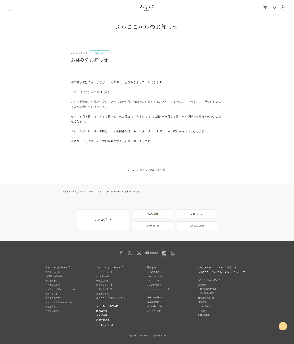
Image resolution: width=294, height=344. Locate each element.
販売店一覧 (101, 310)
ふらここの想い (154, 271)
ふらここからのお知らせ (108, 191)
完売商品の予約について (158, 306)
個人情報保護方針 (206, 297)
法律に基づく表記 (206, 293)
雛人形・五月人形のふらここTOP (77, 191)
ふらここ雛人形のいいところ (58, 302)
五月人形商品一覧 (104, 271)
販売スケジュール (53, 293)
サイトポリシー (205, 306)
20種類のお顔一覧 (53, 276)
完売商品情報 (51, 310)
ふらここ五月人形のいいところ (110, 297)
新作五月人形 (102, 280)
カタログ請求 (103, 219)
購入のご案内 (153, 213)
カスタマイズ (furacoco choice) (60, 289)
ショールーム (197, 213)
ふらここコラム (154, 280)
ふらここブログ (154, 284)
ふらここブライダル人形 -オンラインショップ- (222, 272)
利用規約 (202, 301)
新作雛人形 (50, 280)
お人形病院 (101, 315)
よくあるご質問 (197, 225)
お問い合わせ (153, 225)
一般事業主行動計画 (207, 288)
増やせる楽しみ (52, 306)
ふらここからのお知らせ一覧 (146, 169)
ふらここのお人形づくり (158, 276)
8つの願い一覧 (103, 276)
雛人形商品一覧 (52, 271)
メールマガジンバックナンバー (161, 289)
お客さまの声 (103, 320)
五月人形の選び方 (104, 289)
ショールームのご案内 (107, 306)
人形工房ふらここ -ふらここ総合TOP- (217, 267)
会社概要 (202, 284)
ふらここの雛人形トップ (57, 267)
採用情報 (202, 310)
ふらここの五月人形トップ (109, 267)
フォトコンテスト (105, 324)
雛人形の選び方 (52, 297)
